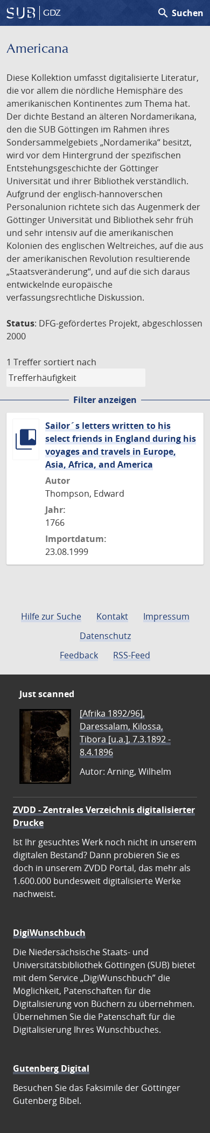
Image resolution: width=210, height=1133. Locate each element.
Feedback (79, 655)
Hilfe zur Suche (51, 616)
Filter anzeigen (105, 400)
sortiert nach (70, 362)
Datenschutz (105, 636)
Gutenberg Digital (51, 1068)
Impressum (166, 616)
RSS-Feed (131, 655)
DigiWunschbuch (49, 933)
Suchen (180, 12)
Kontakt (112, 616)
